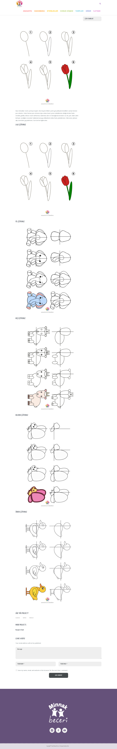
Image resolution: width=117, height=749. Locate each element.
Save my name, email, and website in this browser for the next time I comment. (43, 670)
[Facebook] (58, 730)
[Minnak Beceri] (58, 712)
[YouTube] (64, 730)
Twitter (24, 618)
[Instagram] (52, 730)
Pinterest (31, 618)
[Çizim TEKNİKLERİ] (47, 62)
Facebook (18, 618)
